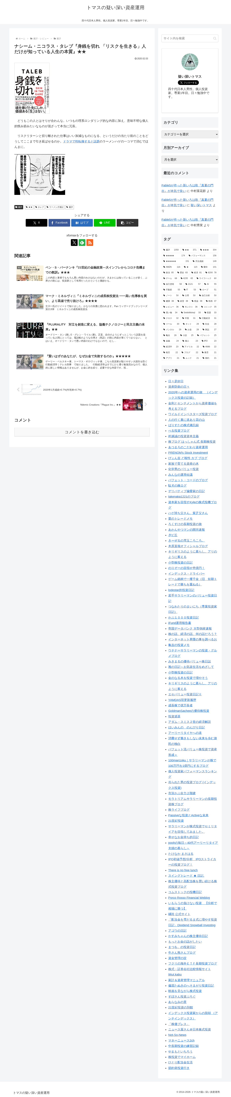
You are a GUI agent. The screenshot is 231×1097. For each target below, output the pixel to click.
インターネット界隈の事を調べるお (192, 639)
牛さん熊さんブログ (182, 952)
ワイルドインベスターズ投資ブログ (192, 414)
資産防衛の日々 (179, 386)
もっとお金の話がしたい (185, 941)
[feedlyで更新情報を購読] (82, 242)
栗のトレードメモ (180, 518)
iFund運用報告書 (179, 623)
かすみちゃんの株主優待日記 (188, 936)
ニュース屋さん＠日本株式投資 (189, 1029)
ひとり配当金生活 (180, 1062)
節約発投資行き (179, 1068)
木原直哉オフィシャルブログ (188, 546)
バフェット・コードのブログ (188, 480)
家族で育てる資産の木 (183, 463)
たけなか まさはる (180, 853)
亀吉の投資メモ (179, 645)
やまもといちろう (180, 1051)
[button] (127, 223)
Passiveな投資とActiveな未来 (188, 815)
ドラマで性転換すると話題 (81, 141)
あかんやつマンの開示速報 (186, 529)
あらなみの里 (177, 1002)
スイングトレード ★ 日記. (186, 875)
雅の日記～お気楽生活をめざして (191, 667)
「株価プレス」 (179, 1024)
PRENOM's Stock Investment (188, 452)
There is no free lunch (183, 870)
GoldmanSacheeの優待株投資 (188, 711)
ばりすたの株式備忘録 (183, 425)
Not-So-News (177, 1035)
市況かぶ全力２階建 (182, 793)
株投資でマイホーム (182, 1057)
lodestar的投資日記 (181, 590)
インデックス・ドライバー (186, 573)
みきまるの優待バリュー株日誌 (189, 661)
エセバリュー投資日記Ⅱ (185, 694)
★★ (30, 207)
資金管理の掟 (177, 958)
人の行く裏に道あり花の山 (186, 419)
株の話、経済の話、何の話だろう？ (192, 634)
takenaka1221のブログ (184, 496)
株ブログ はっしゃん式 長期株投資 (192, 441)
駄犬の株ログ (177, 485)
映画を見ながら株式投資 (185, 991)
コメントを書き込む (82, 432)
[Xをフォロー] (74, 242)
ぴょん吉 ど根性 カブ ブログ (187, 458)
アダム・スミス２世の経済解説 (189, 722)
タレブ (41, 207)
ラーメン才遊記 (56, 207)
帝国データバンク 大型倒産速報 (190, 628)
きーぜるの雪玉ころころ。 (186, 540)
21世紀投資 (176, 820)
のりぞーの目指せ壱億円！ (186, 568)
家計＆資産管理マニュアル (186, 980)
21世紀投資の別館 (180, 1007)
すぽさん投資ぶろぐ (182, 996)
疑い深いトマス (201, 205)
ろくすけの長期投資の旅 (185, 524)
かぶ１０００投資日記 (183, 617)
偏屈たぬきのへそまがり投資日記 (191, 985)
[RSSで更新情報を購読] (89, 242)
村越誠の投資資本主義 (183, 436)
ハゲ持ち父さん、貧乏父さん (188, 513)
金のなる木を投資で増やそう (188, 678)
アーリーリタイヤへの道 (185, 733)
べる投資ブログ (179, 430)
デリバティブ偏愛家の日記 (186, 491)
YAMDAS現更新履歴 (182, 700)
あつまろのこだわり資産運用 (188, 447)
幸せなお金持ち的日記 (183, 837)
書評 (20, 207)
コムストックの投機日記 (185, 892)
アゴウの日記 (177, 930)
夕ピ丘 (172, 535)
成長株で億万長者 (180, 705)
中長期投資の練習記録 (183, 1046)
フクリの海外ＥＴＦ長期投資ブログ (192, 963)
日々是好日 (175, 381)
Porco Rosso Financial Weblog (189, 897)
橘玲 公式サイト (179, 914)
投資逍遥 (174, 716)
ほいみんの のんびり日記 (186, 727)
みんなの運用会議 (180, 474)
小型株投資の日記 (180, 562)
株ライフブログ (179, 809)
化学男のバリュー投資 (183, 469)
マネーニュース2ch (181, 1040)
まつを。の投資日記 (182, 947)
